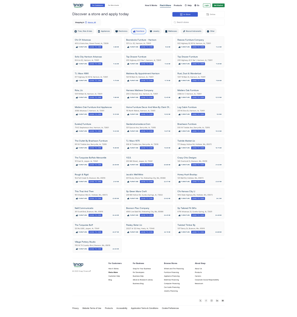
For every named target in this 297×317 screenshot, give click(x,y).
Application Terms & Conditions (144, 308)
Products (178, 5)
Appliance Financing (171, 276)
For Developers (138, 272)
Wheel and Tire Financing (174, 269)
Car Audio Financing (171, 287)
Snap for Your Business (142, 269)
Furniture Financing (171, 272)
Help (190, 5)
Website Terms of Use (91, 308)
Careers (198, 276)
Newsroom (199, 283)
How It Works (151, 5)
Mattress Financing (171, 280)
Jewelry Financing (171, 291)
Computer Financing (172, 283)
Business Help (138, 276)
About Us (198, 269)
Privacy (75, 308)
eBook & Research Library (143, 280)
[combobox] (197, 22)
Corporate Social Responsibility (207, 280)
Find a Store (113, 272)
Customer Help (114, 276)
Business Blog (138, 283)
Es (198, 5)
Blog (110, 280)
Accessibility (121, 308)
